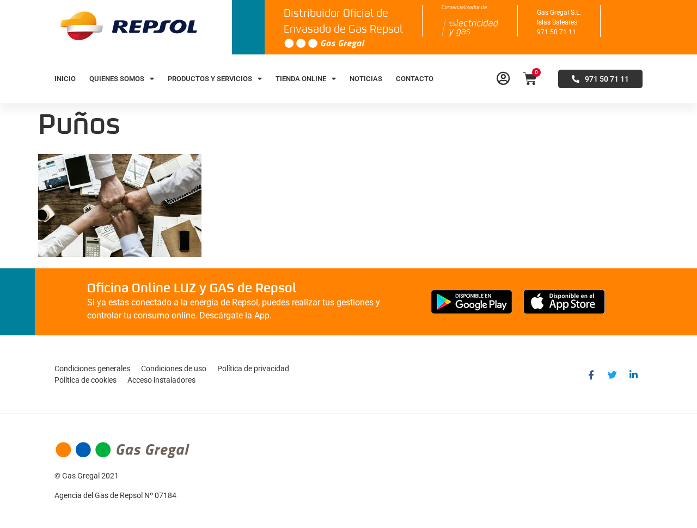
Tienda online (301, 79)
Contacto (414, 79)
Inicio (65, 79)
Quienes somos (116, 79)
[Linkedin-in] (633, 374)
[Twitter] (612, 374)
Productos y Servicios (210, 79)
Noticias (366, 79)
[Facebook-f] (591, 374)
